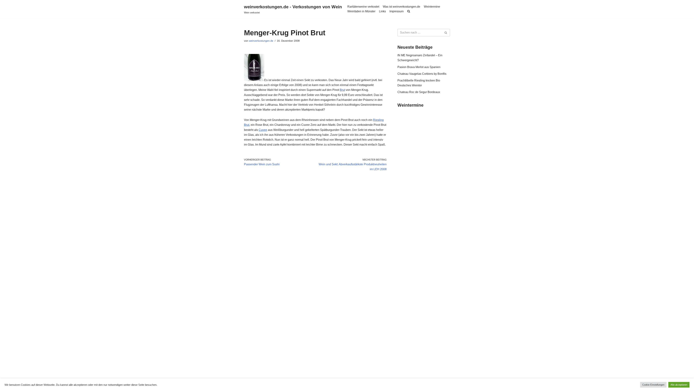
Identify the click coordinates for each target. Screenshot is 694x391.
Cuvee (263, 129)
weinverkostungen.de (261, 40)
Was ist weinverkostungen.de (401, 6)
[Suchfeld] (446, 32)
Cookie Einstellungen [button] (653, 384)
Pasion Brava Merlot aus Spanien (418, 67)
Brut (342, 89)
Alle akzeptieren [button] (679, 384)
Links (382, 11)
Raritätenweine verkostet (363, 6)
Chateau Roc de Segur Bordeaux (418, 92)
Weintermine (432, 6)
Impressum (396, 11)
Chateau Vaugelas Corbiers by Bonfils (421, 73)
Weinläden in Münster (361, 11)
